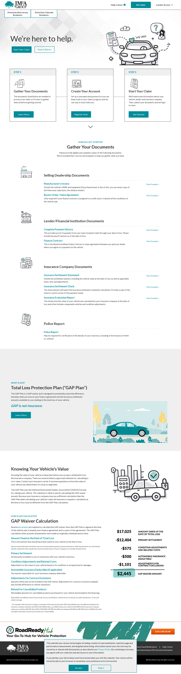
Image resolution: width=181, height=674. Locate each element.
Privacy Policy (104, 649)
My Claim (140, 5)
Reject (101, 668)
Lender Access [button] (163, 5)
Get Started (138, 114)
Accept (78, 668)
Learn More (23, 114)
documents (23, 527)
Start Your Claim (22, 49)
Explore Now (163, 631)
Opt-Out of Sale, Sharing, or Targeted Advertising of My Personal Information (141, 650)
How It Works (44, 49)
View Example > (152, 184)
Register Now (81, 114)
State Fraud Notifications (146, 647)
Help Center (117, 5)
